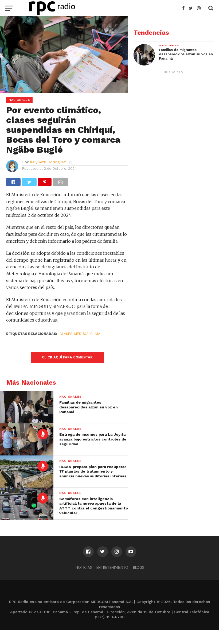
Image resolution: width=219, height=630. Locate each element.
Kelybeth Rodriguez (48, 162)
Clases (66, 334)
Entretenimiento (112, 567)
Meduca (81, 334)
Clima (95, 334)
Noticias (84, 567)
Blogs (138, 567)
